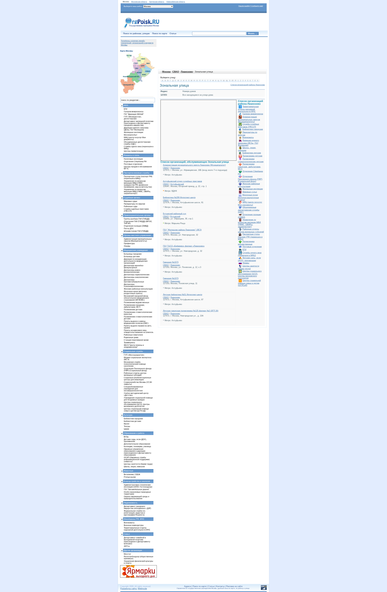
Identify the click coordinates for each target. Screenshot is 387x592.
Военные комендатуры (134, 525)
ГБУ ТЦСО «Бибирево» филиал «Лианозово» (184, 246)
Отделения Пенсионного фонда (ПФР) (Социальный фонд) (250, 178)
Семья (127, 534)
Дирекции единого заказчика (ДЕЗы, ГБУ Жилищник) (248, 142)
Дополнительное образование (137, 444)
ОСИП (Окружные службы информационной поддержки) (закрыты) (137, 459)
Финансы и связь (131, 155)
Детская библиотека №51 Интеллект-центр (182, 294)
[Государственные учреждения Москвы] (142, 28)
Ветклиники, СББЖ (132, 474)
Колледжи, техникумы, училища (137, 446)
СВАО (175, 71)
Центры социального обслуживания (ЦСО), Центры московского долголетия (250, 274)
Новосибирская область (175, 2)
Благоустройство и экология (137, 481)
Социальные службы (133, 351)
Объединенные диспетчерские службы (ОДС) (248, 209)
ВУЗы (126, 437)
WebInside (142, 588)
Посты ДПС (129, 228)
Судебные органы (132, 197)
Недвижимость (130, 503)
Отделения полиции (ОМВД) (136, 226)
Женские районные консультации (138, 289)
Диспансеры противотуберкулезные (134, 281)
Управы (245, 263)
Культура (128, 415)
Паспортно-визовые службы (136, 173)
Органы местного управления (137, 235)
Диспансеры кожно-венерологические (132, 271)
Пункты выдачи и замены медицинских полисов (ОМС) (136, 322)
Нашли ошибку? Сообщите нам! (250, 6)
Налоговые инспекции (133, 159)
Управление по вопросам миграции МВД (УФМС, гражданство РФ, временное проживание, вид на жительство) (138, 184)
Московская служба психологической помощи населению (135, 364)
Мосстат (127, 554)
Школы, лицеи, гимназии (134, 467)
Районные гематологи (133, 335)
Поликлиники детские (252, 156)
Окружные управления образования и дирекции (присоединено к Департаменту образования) (137, 452)
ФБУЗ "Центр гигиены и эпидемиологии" (134, 346)
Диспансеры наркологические (137, 275)
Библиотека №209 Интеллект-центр (179, 197)
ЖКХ (126, 105)
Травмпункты (129, 342)
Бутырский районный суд (174, 214)
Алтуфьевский (177, 184)
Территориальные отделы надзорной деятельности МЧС (248, 109)
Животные (128, 471)
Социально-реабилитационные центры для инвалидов (137, 379)
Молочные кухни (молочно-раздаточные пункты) (248, 197)
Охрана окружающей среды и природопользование (136, 497)
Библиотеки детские (251, 153)
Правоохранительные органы (137, 215)
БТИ (244, 250)
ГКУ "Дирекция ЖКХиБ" (134, 114)
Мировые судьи (249, 192)
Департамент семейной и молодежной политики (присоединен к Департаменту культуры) (137, 541)
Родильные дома (131, 337)
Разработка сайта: (128, 588)
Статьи (173, 33)
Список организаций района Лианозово (248, 85)
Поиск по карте (159, 33)
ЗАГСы (127, 546)
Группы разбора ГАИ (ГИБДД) (137, 219)
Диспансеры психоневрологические (133, 285)
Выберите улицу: (168, 77)
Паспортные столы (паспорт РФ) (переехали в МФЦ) (250, 236)
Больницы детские (132, 256)
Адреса (187, 586)
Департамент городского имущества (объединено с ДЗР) (137, 507)
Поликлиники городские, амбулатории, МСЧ (249, 166)
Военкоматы (248, 137)
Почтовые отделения (252, 246)
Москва (166, 71)
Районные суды (130, 206)
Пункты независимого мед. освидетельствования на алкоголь (138, 331)
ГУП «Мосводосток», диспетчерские (133, 118)
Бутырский (175, 216)
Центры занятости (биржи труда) (138, 464)
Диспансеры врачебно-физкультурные (134, 266)
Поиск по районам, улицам (136, 33)
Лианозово (187, 71)
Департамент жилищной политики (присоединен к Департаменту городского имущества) (138, 123)
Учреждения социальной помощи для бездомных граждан (138, 399)
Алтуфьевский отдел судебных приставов (182, 181)
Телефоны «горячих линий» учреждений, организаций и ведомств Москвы (137, 43)
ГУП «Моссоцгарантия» (134, 355)
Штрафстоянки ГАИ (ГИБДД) (136, 231)
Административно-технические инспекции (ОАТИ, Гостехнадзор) (138, 486)
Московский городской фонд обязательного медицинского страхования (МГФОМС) (136, 298)
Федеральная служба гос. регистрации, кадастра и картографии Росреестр (135, 513)
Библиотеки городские (252, 129)
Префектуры (129, 243)
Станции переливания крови (136, 340)
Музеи (126, 424)
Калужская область (156, 2)
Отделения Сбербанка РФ (135, 161)
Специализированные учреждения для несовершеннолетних (133, 389)
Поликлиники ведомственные (136, 302)
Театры (127, 426)
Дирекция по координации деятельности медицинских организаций (136, 261)
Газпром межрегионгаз (252, 114)
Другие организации (133, 550)
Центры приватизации (133, 151)
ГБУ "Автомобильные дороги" (136, 489)
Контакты (220, 586)
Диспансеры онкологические (136, 277)
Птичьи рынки (130, 477)
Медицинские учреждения (136, 250)
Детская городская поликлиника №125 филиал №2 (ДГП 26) (190, 311)
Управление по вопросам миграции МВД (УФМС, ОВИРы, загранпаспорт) (249, 223)
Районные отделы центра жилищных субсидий (135, 374)
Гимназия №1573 (170, 262)
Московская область (139, 2)
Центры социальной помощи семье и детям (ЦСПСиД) (249, 282)
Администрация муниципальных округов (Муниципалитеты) (249, 119)
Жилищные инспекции (252, 189)
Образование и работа (134, 433)
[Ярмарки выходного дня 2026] (136, 571)
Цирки (126, 429)
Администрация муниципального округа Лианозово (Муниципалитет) (194, 165)
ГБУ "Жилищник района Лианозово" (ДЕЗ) (182, 230)
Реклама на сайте (234, 586)
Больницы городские (133, 254)
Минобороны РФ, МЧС (134, 519)
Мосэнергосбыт (130, 135)
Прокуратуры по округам (134, 204)
